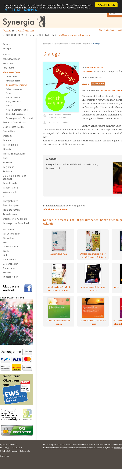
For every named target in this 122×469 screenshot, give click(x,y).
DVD (5, 158)
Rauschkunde (10, 183)
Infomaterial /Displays (15, 218)
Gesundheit (9, 131)
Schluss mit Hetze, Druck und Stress (93, 322)
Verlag (7, 30)
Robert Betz (11, 76)
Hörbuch (7, 162)
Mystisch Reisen (13, 81)
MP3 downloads (11, 59)
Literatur (8, 149)
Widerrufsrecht (10, 246)
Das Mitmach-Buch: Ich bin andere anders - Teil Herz (59, 289)
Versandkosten (10, 264)
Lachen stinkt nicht (58, 254)
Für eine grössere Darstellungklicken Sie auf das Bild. (59, 116)
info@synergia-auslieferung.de (74, 35)
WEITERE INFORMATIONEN (20, 10)
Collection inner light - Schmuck (15, 177)
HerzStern (87, 71)
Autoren (7, 44)
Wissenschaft (10, 192)
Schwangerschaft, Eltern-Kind (19, 118)
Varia (5, 196)
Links (5, 255)
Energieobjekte (11, 205)
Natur (8, 93)
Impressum (9, 268)
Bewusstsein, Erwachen (16, 85)
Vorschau (8, 63)
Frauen (9, 105)
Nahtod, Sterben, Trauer (17, 110)
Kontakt (7, 272)
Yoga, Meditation (13, 101)
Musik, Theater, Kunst (14, 153)
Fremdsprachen (11, 210)
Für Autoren (9, 229)
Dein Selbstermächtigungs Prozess (93, 289)
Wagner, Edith (95, 67)
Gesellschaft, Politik (13, 127)
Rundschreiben (10, 276)
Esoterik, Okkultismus (14, 122)
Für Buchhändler (11, 233)
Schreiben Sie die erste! (55, 209)
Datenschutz (9, 259)
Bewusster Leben (12, 72)
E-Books (7, 54)
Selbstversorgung (14, 89)
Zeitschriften (10, 214)
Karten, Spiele (10, 144)
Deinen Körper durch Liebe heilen (59, 322)
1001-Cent (8, 67)
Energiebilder (10, 201)
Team (6, 251)
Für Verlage (9, 238)
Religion (7, 171)
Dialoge (96, 44)
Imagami (7, 135)
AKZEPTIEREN (106, 5)
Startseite (47, 44)
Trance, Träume (13, 97)
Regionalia (8, 167)
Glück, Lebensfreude (15, 114)
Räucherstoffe (10, 187)
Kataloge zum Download (16, 223)
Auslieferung (26, 30)
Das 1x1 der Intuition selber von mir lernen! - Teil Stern (93, 255)
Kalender (7, 140)
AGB (5, 242)
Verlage (7, 48)
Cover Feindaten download (58, 122)
